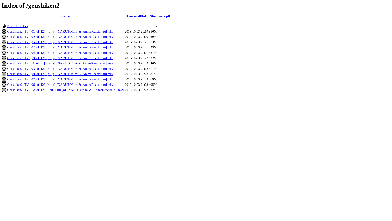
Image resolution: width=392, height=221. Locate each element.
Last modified (136, 16)
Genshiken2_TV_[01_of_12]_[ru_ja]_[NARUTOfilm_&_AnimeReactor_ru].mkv (60, 31)
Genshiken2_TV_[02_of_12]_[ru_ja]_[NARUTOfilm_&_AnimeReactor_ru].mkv (60, 47)
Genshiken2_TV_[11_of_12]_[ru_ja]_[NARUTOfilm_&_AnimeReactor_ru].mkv (60, 63)
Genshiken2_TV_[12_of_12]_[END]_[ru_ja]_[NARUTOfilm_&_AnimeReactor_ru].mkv (65, 90)
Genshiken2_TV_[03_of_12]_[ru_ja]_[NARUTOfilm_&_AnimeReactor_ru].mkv (60, 68)
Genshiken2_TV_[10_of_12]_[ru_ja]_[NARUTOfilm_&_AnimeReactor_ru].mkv (60, 58)
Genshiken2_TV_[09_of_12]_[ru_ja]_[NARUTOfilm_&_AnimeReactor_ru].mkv (60, 36)
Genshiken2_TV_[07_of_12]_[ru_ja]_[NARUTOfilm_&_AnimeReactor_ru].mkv (60, 79)
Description (165, 16)
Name (65, 16)
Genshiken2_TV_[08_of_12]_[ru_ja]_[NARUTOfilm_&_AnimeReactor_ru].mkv (60, 74)
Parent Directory (17, 26)
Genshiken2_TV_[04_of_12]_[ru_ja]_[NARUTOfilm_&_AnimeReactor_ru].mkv (60, 52)
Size (153, 16)
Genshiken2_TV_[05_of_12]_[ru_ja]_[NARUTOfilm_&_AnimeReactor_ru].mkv (60, 42)
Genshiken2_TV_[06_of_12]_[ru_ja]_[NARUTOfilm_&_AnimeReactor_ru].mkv (60, 84)
